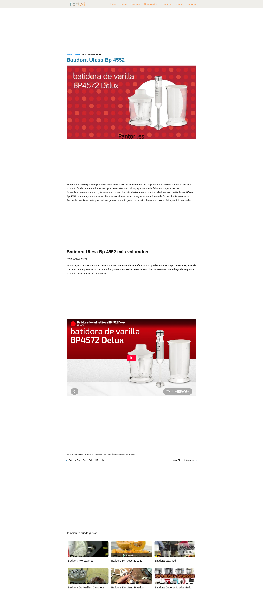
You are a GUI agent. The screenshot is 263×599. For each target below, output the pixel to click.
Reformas (166, 4)
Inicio (113, 4)
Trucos (123, 4)
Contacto (192, 4)
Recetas (136, 4)
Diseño (179, 4)
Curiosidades (150, 4)
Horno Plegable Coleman (183, 460)
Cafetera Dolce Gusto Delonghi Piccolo (86, 460)
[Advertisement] (131, 31)
